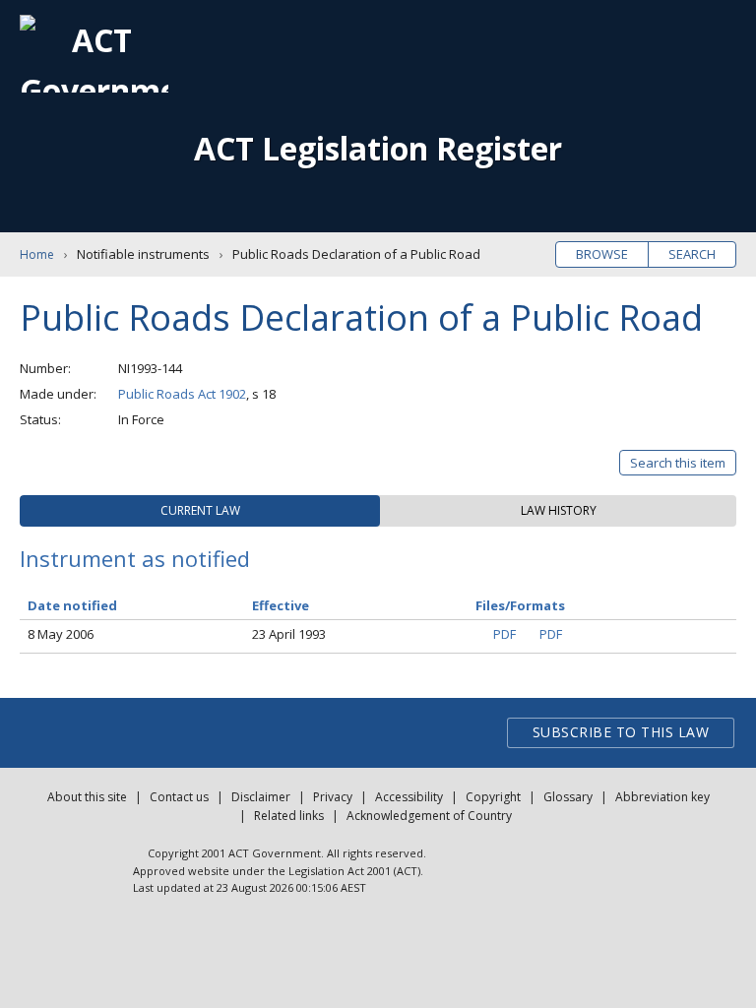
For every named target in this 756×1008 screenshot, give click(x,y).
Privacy (332, 796)
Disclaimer (260, 796)
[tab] (200, 511)
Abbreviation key (662, 796)
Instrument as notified (135, 558)
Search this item (677, 463)
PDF (504, 634)
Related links (289, 815)
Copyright (493, 796)
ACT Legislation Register (378, 148)
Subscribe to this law (621, 732)
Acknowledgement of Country (429, 815)
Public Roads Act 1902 (182, 394)
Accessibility (409, 796)
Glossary (568, 796)
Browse (602, 254)
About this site (87, 796)
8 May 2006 (61, 634)
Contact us (179, 796)
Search (692, 254)
